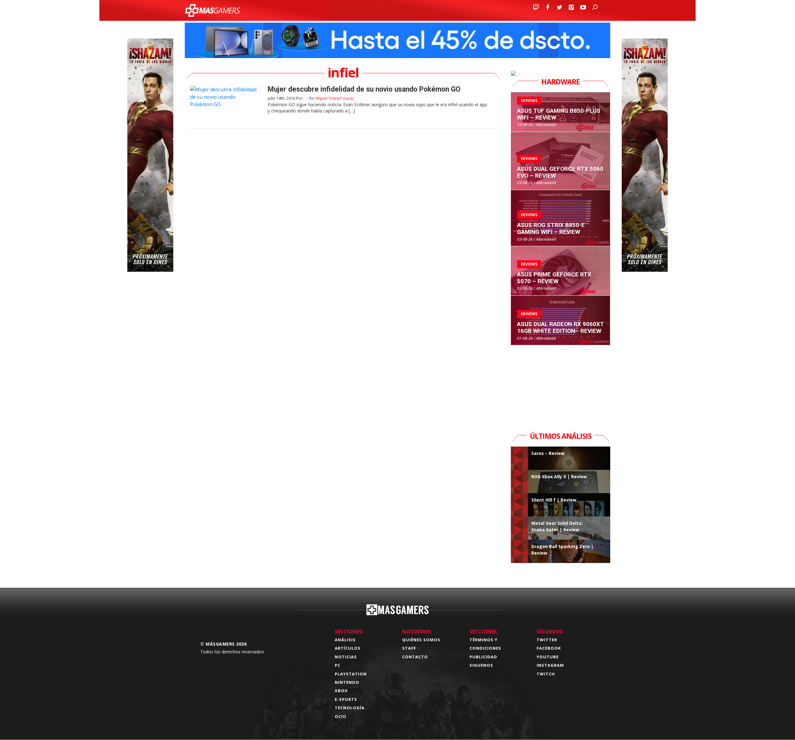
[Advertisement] (560, 384)
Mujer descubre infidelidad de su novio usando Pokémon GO (364, 89)
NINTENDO (347, 682)
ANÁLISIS (345, 639)
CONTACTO (415, 657)
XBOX (341, 690)
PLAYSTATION (351, 674)
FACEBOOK (549, 648)
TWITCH (546, 674)
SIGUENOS (481, 665)
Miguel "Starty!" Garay (335, 98)
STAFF (409, 648)
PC (337, 665)
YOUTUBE (548, 657)
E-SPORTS (346, 699)
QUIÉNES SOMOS (421, 639)
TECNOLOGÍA (350, 707)
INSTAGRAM (550, 665)
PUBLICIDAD (483, 657)
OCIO (341, 716)
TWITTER (547, 639)
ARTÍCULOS (348, 648)
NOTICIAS (346, 657)
